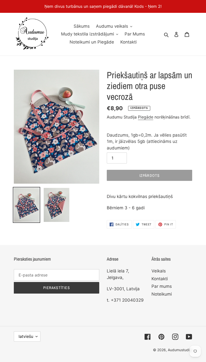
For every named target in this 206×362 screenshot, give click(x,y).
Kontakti (159, 278)
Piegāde (145, 116)
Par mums (161, 286)
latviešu (26, 336)
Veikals (158, 270)
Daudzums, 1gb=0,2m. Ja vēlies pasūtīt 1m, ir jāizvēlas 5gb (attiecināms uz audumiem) (147, 141)
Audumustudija (180, 350)
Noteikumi (161, 294)
